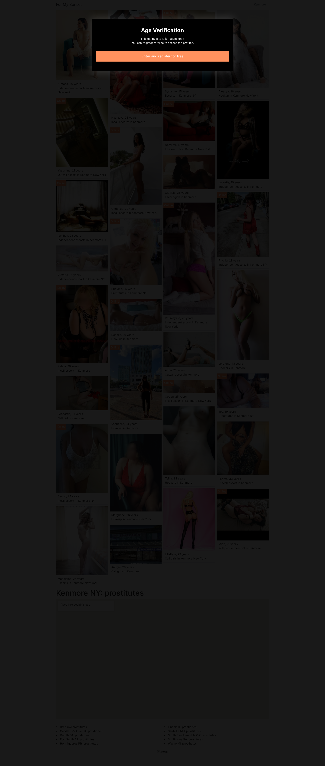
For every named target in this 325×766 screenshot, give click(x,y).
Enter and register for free (162, 56)
